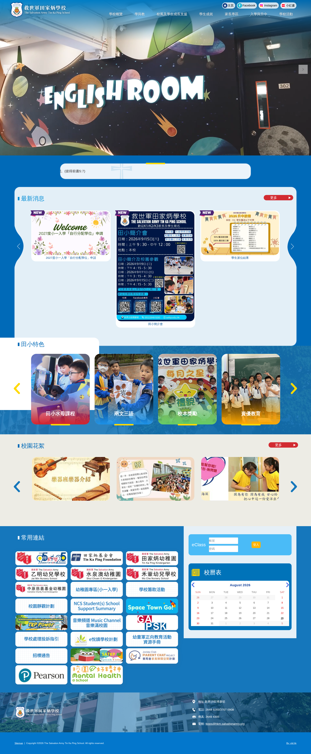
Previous (18, 246)
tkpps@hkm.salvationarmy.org (225, 723)
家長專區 (231, 14)
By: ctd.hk (291, 743)
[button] (303, 69)
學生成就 (206, 14)
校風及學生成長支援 (172, 14)
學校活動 (286, 14)
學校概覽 (116, 14)
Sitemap (19, 743)
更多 (273, 198)
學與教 (140, 14)
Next (292, 246)
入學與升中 (258, 14)
